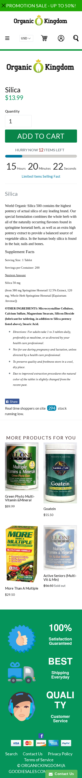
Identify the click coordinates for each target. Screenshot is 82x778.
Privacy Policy (60, 753)
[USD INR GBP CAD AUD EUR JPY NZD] (26, 38)
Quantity (12, 111)
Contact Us (33, 753)
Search (11, 753)
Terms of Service (39, 759)
